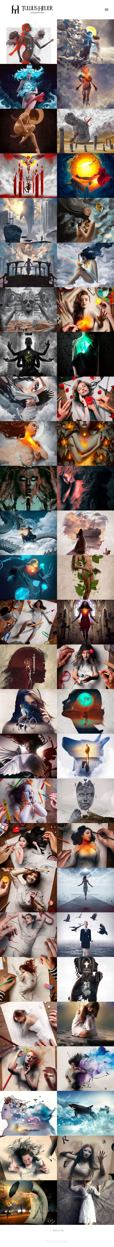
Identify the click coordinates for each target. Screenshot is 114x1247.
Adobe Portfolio (62, 1241)
